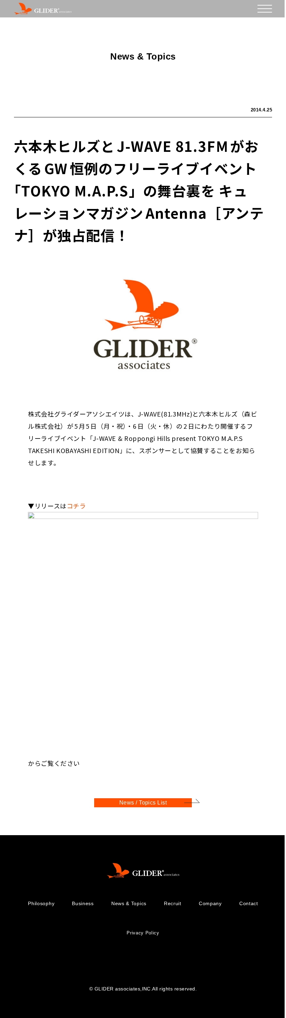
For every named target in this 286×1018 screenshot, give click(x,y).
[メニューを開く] (264, 8)
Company (210, 903)
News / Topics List (143, 803)
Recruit (172, 903)
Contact (248, 903)
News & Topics (128, 903)
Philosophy (41, 903)
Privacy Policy (143, 932)
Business (83, 903)
